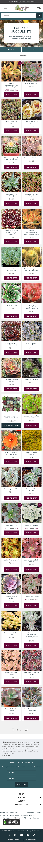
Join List (21, 784)
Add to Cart (11, 94)
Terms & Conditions (14, 840)
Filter (11, 49)
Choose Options (11, 425)
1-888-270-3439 (17, 818)
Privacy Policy (30, 840)
